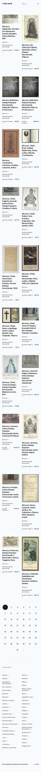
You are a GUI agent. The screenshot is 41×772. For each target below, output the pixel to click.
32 (11, 638)
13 (5, 619)
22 (23, 625)
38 (11, 644)
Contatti (36, 764)
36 (36, 638)
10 (23, 613)
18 (36, 619)
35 (30, 638)
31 (5, 638)
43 (17, 650)
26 (11, 632)
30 (36, 632)
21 (17, 625)
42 (36, 644)
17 (30, 619)
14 (11, 619)
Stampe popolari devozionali (7, 46)
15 (17, 619)
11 (29, 613)
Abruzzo (5, 42)
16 (23, 619)
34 (23, 638)
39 (17, 644)
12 (36, 613)
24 (36, 625)
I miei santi (7, 3)
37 (5, 644)
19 (5, 625)
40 (24, 644)
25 (5, 632)
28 (23, 632)
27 (17, 632)
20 (11, 625)
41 (30, 644)
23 (30, 625)
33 (17, 638)
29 (30, 632)
